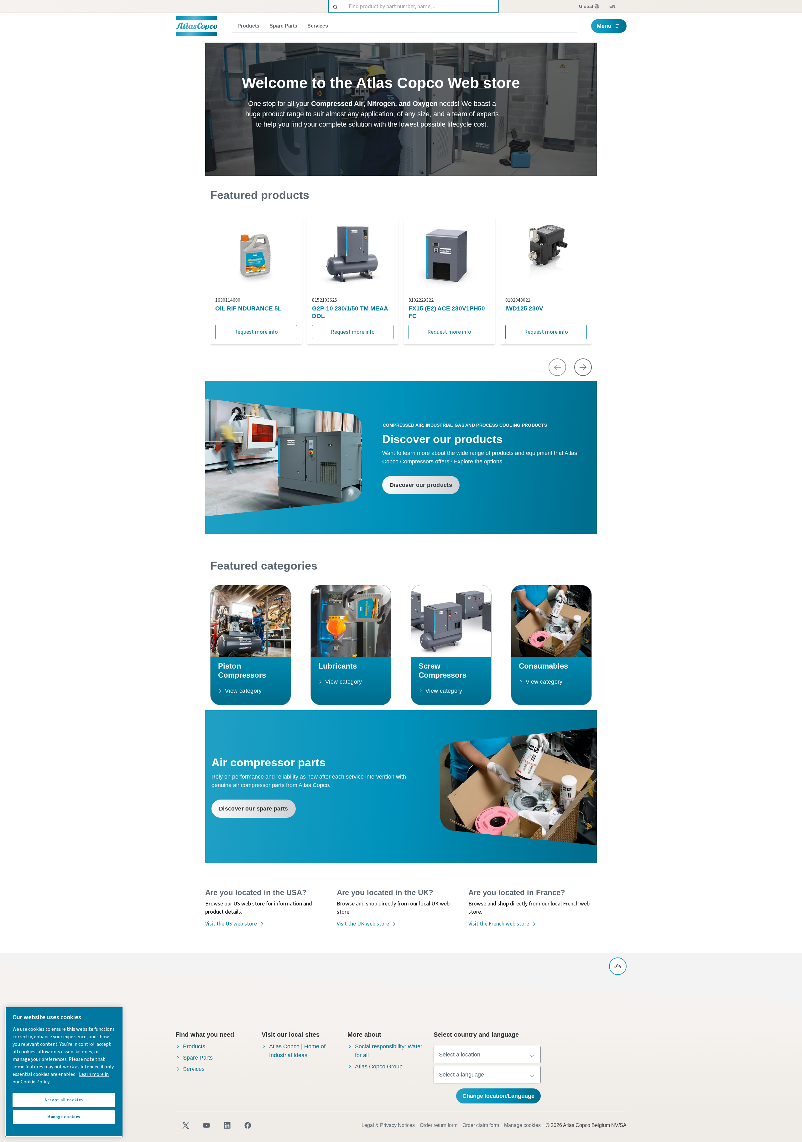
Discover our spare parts (253, 809)
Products (248, 26)
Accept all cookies (63, 1100)
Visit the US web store (231, 924)
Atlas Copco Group (379, 1066)
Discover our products (421, 485)
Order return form (438, 1125)
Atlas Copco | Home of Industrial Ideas (297, 1050)
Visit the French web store (498, 924)
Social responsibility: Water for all (388, 1050)
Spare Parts (283, 26)
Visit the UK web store (363, 924)
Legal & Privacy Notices (388, 1125)
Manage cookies (522, 1125)
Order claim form (480, 1125)
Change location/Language (498, 1096)
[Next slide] (583, 367)
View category (243, 691)
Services (317, 26)
